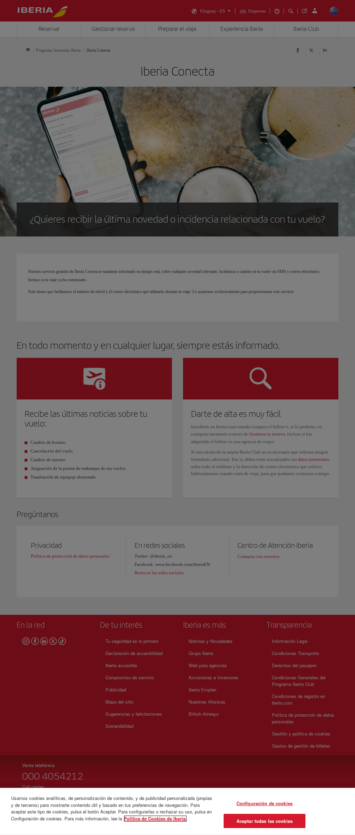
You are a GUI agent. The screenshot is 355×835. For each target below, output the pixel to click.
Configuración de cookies (264, 803)
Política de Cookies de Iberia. (155, 818)
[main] (177, 811)
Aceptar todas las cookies (264, 820)
